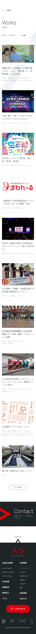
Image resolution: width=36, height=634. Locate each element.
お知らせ (23, 598)
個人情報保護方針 (4, 621)
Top (3, 10)
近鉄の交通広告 (7, 568)
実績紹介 (5, 593)
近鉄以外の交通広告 (8, 572)
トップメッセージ (25, 568)
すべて (4, 35)
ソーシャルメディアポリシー (22, 621)
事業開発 (5, 587)
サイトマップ (31, 621)
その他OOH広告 (7, 576)
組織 (21, 588)
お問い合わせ (20, 609)
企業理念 (22, 580)
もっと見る (18, 487)
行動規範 (22, 584)
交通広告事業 (7, 563)
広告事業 (5, 581)
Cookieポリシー (12, 621)
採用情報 (23, 593)
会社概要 (22, 572)
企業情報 (23, 563)
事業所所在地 (24, 576)
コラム (4, 598)
